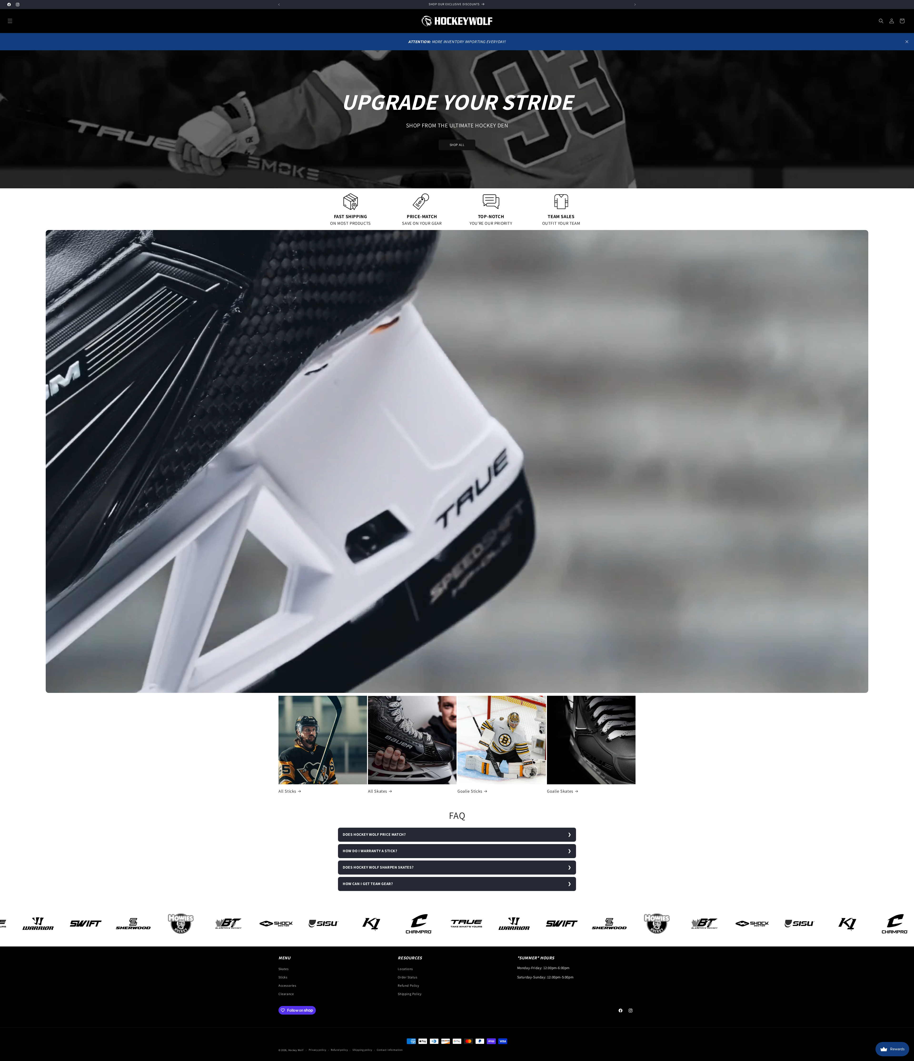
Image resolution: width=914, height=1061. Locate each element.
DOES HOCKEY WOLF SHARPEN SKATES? (378, 867)
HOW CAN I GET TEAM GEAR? (368, 883)
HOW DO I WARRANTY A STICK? (370, 850)
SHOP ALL (457, 145)
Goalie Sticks (469, 791)
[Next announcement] (635, 4)
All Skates (377, 791)
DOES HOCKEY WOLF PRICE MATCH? (374, 834)
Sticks (283, 977)
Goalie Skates (560, 791)
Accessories (287, 985)
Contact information (389, 1049)
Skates (283, 969)
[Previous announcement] (279, 4)
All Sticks (287, 791)
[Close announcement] (907, 41)
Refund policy (339, 1049)
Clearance (286, 994)
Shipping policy (362, 1049)
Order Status (407, 977)
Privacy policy (317, 1049)
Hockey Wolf (295, 1050)
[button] (10, 21)
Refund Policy (408, 985)
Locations (405, 969)
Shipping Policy (409, 994)
